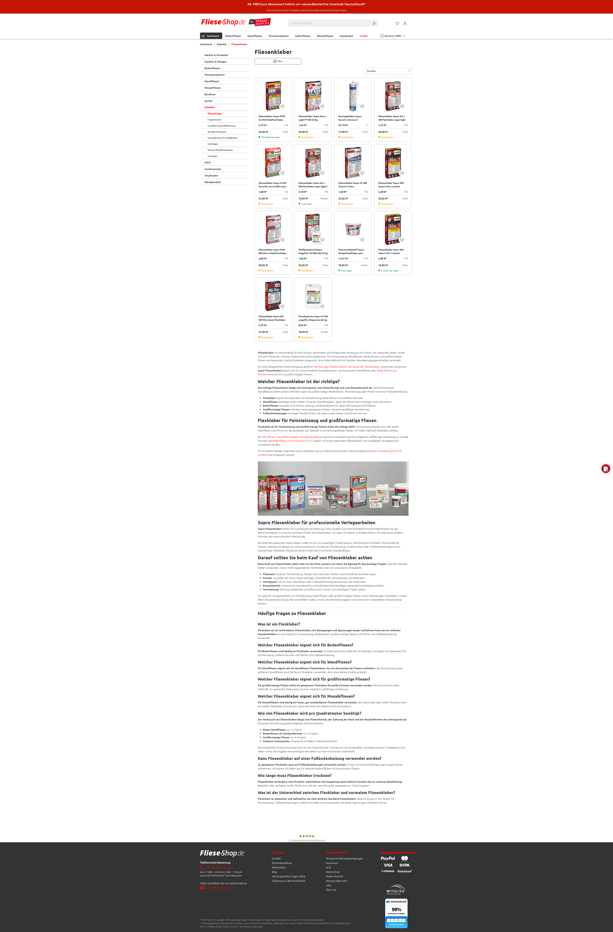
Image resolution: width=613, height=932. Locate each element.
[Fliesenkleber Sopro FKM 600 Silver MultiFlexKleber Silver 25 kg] (273, 229)
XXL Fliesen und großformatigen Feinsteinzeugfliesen (292, 436)
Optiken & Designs (215, 61)
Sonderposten (212, 169)
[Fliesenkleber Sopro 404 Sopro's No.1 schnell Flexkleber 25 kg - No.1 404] (393, 163)
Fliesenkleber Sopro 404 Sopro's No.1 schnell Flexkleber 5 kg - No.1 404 (391, 251)
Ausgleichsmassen (217, 131)
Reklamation (279, 867)
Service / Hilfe (393, 35)
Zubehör (209, 107)
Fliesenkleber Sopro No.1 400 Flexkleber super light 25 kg (391, 118)
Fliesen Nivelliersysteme (220, 149)
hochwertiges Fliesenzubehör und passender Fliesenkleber (347, 366)
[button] (605, 468)
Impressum (332, 863)
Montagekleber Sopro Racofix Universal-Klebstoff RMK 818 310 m (351, 118)
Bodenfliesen (212, 68)
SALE (207, 162)
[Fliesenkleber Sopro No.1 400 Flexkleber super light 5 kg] (313, 163)
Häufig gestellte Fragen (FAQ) (288, 876)
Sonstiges (213, 155)
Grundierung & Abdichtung (221, 125)
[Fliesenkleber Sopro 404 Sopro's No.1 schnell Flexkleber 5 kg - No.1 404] (393, 229)
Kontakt (276, 858)
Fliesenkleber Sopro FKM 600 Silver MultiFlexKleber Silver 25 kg (273, 251)
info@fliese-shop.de (219, 888)
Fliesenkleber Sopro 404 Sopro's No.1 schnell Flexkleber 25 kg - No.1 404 (392, 184)
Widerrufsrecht (334, 876)
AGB (328, 867)
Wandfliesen (211, 81)
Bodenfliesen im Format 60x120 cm (293, 440)
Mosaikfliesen (212, 87)
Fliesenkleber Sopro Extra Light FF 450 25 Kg (312, 118)
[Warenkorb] (411, 22)
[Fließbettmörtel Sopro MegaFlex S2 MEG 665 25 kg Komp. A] (313, 229)
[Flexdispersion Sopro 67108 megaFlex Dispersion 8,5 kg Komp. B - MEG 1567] (313, 296)
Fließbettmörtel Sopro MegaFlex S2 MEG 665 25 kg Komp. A (313, 251)
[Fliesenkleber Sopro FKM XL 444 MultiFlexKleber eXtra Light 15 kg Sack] (273, 96)
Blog (274, 871)
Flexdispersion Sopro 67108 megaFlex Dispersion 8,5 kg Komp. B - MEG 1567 (313, 318)
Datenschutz (333, 871)
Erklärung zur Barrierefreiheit (288, 880)
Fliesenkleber (215, 113)
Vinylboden (211, 175)
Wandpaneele (212, 182)
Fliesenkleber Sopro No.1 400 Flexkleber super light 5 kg (313, 184)
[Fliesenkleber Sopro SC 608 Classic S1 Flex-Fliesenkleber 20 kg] (353, 163)
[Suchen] (374, 23)
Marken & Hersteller (216, 55)
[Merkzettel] (397, 23)
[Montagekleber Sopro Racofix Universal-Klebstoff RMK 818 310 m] (353, 96)
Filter (279, 61)
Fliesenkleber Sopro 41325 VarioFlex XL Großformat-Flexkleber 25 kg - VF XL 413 (273, 184)
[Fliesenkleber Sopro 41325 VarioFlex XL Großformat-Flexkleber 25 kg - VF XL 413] (273, 163)
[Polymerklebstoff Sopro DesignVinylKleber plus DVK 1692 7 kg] (353, 229)
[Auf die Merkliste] (282, 106)
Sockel (208, 100)
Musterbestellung (282, 863)
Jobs (328, 885)
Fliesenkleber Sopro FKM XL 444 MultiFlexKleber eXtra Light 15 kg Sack (272, 118)
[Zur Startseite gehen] (223, 22)
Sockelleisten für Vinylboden (222, 137)
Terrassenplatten (214, 74)
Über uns (331, 889)
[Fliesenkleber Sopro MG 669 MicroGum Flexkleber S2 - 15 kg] (273, 296)
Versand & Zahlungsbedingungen (344, 858)
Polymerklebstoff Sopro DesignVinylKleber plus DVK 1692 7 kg (351, 251)
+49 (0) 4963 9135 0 (219, 867)
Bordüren (210, 94)
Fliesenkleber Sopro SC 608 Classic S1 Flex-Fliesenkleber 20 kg (352, 184)
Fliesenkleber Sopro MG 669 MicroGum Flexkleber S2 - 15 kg (272, 318)
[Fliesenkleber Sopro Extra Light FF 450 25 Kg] (313, 96)
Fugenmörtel (214, 119)
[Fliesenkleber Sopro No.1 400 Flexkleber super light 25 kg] (393, 96)
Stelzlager (213, 143)
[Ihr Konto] (405, 23)
